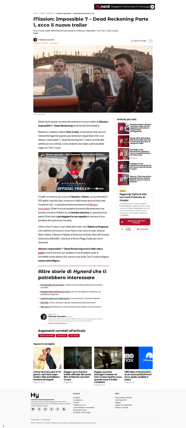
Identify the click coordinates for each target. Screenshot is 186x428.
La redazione (77, 400)
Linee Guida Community (123, 398)
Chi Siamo (76, 398)
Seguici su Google (121, 408)
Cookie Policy (46, 420)
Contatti (76, 403)
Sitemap (118, 403)
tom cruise (74, 335)
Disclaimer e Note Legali (81, 412)
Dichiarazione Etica (80, 410)
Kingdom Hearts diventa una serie (55, 292)
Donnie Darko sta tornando (52, 285)
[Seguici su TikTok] (51, 409)
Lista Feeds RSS (120, 400)
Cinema (126, 7)
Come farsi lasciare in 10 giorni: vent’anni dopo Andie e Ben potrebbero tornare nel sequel (47, 375)
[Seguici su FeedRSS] (64, 409)
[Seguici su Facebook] (33, 409)
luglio (41, 252)
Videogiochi (116, 7)
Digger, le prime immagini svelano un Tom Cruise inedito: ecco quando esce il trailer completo (108, 377)
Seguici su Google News (123, 405)
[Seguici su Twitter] (58, 409)
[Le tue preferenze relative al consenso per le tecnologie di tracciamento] (3, 426)
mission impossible (47, 335)
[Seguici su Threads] (39, 409)
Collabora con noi (79, 405)
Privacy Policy (35, 420)
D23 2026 (44, 303)
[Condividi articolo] (151, 41)
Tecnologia (144, 7)
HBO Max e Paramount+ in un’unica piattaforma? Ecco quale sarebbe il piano (138, 375)
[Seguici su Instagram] (45, 409)
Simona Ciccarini (47, 40)
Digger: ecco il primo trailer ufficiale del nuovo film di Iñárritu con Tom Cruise (77, 375)
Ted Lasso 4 (45, 307)
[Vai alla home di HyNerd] (102, 7)
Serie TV (134, 7)
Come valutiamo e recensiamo (83, 408)
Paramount (62, 335)
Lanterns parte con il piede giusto (54, 298)
